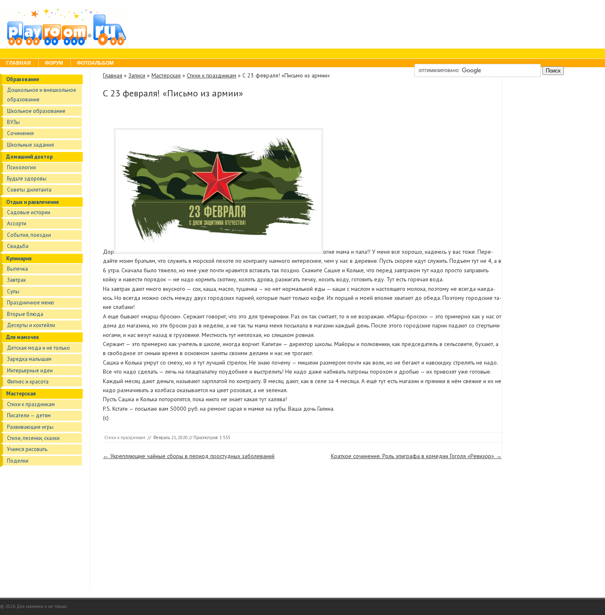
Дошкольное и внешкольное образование (41, 95)
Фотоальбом (95, 63)
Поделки (17, 460)
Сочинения (20, 133)
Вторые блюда (25, 314)
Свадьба (17, 246)
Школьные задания (30, 144)
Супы (13, 291)
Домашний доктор (29, 156)
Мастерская (21, 393)
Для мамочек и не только (41, 606)
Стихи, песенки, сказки (33, 438)
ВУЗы (13, 122)
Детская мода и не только (38, 347)
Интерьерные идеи (30, 370)
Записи (136, 75)
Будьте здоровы (27, 178)
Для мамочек (22, 337)
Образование (22, 79)
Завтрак (16, 279)
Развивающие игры (30, 426)
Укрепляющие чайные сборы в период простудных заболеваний (189, 456)
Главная (18, 63)
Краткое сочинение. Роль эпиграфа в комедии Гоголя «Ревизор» (416, 456)
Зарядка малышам (29, 358)
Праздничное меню (30, 302)
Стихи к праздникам (31, 404)
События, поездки (29, 235)
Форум (54, 63)
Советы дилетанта (29, 189)
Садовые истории (28, 212)
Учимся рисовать (27, 449)
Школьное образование (36, 111)
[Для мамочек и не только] (64, 45)
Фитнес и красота (28, 381)
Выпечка (17, 268)
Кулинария (19, 258)
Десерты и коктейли (31, 325)
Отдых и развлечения (32, 202)
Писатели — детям (29, 415)
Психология (21, 167)
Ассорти (16, 223)
